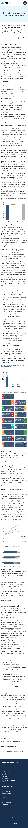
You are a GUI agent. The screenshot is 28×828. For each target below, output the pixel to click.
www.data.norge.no (6, 644)
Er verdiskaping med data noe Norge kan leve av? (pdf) (15, 751)
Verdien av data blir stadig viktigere (10, 741)
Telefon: (7, 800)
